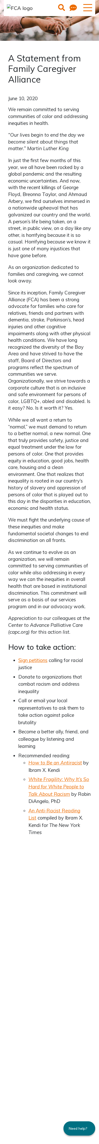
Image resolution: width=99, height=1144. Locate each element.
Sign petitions (32, 660)
